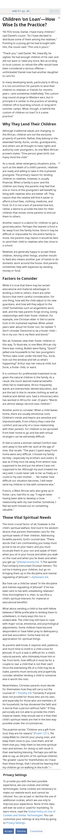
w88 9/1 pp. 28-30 (21, 11)
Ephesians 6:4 (40, 577)
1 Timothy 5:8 (23, 693)
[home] (5, 4)
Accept (9, 831)
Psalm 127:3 (42, 733)
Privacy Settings (15, 823)
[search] (57, 4)
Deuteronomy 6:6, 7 (29, 562)
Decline (21, 831)
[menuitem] (5, 4)
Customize (36, 831)
